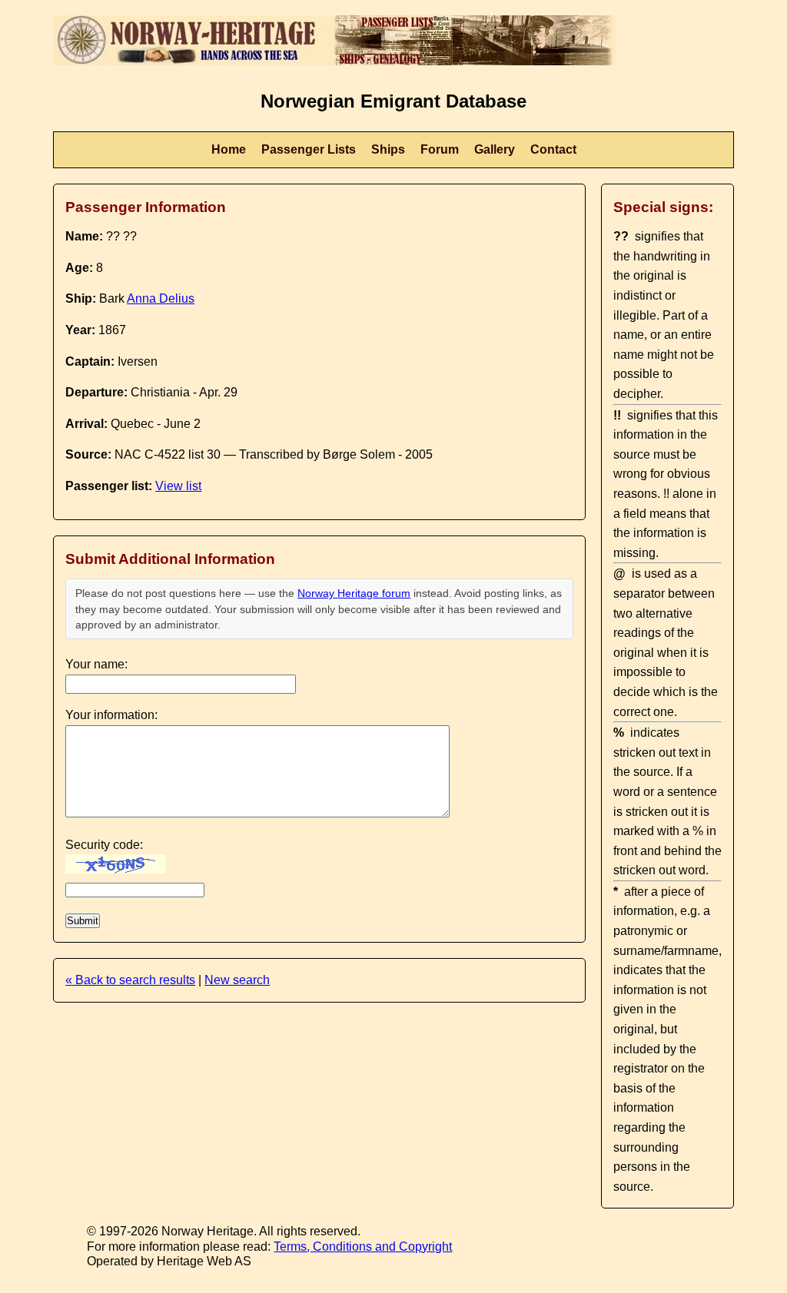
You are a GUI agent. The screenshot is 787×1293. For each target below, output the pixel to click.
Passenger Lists (308, 149)
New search (237, 979)
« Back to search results (130, 979)
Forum (439, 149)
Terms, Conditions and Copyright (363, 1246)
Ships (388, 149)
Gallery (494, 149)
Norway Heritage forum (353, 593)
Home (228, 149)
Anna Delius (160, 298)
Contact (553, 149)
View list (178, 485)
